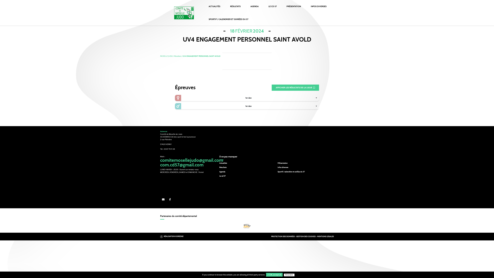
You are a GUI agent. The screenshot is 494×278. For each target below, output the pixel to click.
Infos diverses (283, 167)
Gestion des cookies (306, 236)
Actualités (214, 6)
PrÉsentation (283, 163)
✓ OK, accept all (274, 275)
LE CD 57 (272, 6)
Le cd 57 (222, 176)
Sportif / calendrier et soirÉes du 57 (291, 172)
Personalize (289, 275)
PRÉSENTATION (293, 6)
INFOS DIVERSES (319, 6)
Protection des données (283, 236)
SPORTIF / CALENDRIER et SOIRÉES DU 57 (228, 19)
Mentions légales (325, 236)
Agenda (254, 6)
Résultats (235, 6)
